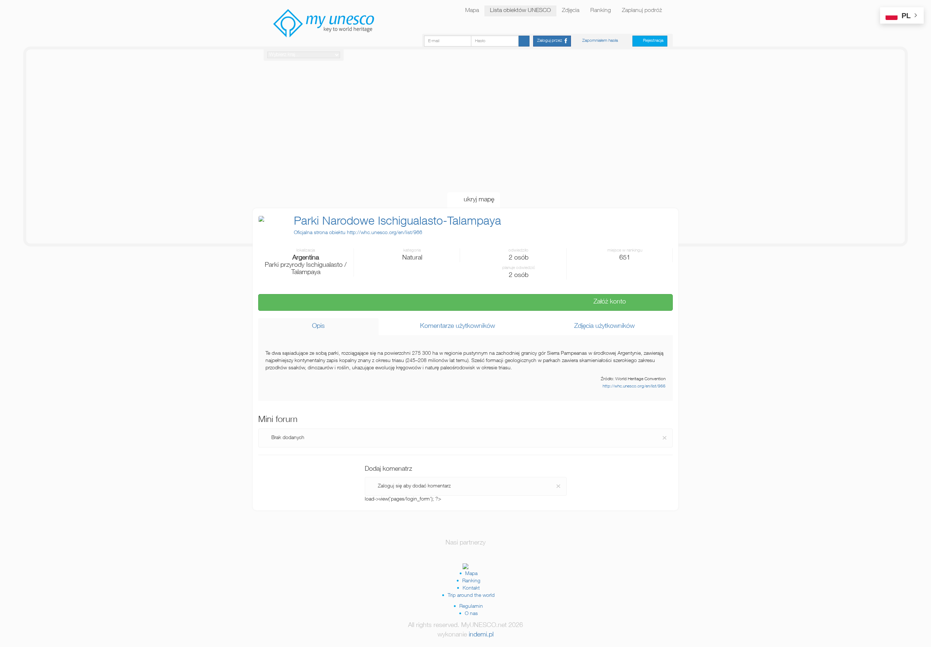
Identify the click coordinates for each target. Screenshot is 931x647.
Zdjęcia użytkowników (602, 326)
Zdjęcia (570, 11)
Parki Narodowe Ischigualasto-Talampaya (397, 222)
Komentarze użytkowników (455, 326)
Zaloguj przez (550, 41)
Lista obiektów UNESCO (520, 11)
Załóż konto (607, 302)
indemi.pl (481, 635)
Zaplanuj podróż (642, 11)
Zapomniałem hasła (600, 41)
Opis (318, 326)
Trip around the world (471, 595)
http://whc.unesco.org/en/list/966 (634, 387)
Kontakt (471, 588)
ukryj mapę (476, 200)
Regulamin (471, 606)
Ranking (600, 11)
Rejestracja (651, 41)
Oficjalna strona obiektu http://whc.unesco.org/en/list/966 (358, 233)
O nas (471, 613)
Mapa (472, 11)
